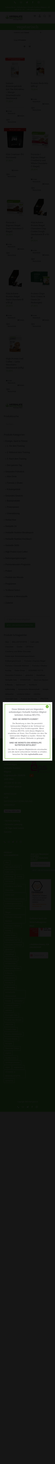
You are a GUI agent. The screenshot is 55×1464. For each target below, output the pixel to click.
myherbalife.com (35, 754)
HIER (12, 738)
